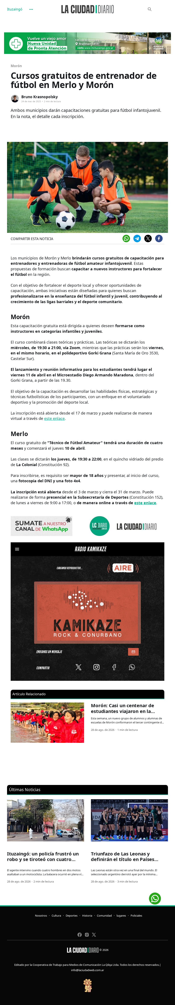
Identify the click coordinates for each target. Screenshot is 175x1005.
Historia (87, 915)
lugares (121, 915)
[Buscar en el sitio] (149, 9)
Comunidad (104, 915)
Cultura (56, 915)
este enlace (54, 418)
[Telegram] (137, 238)
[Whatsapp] (126, 238)
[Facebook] (159, 238)
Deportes (71, 915)
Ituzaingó (14, 9)
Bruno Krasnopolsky (39, 96)
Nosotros (41, 915)
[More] (31, 9)
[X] (148, 238)
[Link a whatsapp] (155, 896)
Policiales (136, 915)
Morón (16, 65)
